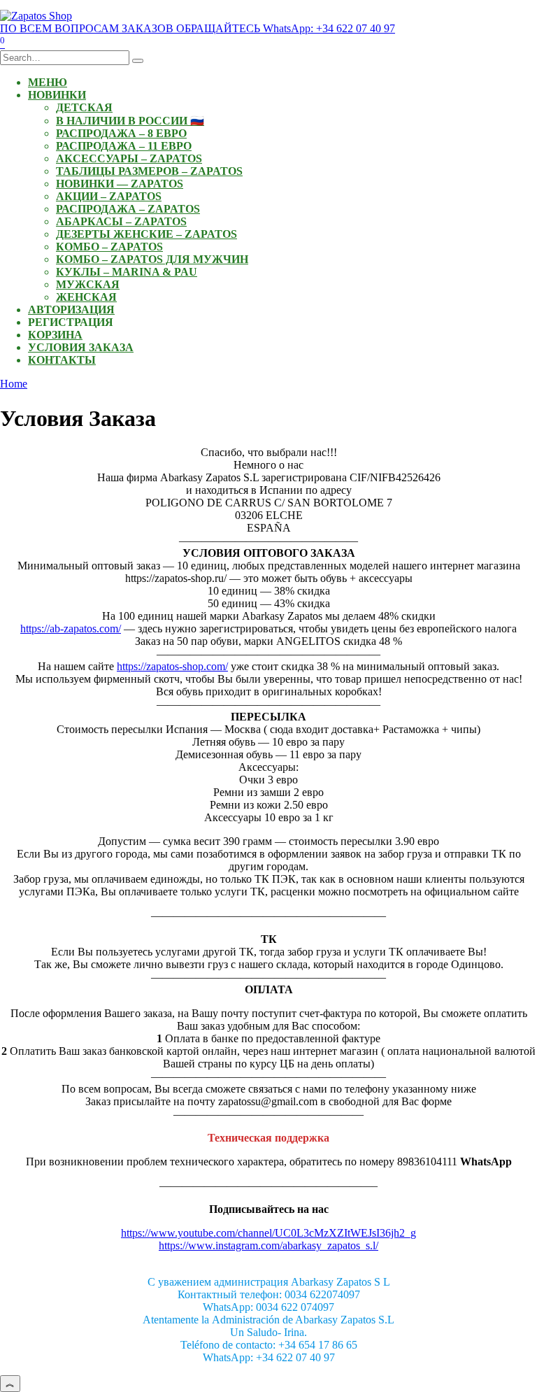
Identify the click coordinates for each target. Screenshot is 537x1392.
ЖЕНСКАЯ (86, 297)
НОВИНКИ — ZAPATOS (119, 184)
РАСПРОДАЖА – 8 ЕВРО (121, 133)
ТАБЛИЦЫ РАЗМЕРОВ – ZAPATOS (149, 171)
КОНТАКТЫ (62, 360)
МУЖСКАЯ (88, 284)
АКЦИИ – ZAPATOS (109, 196)
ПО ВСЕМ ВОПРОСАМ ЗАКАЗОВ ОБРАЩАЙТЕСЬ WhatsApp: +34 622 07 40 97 (197, 28)
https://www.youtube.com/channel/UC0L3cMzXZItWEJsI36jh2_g (268, 1233)
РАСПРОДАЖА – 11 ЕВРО (124, 146)
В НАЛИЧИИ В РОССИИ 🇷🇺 (130, 121)
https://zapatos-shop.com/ (172, 666)
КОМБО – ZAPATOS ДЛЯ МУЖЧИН (152, 259)
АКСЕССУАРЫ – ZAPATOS (129, 158)
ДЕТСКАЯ (84, 107)
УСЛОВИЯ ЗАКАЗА (81, 347)
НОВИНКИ (57, 95)
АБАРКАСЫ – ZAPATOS (121, 221)
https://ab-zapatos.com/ (70, 628)
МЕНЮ (47, 82)
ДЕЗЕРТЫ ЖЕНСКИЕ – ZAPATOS (146, 234)
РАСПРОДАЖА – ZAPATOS (128, 209)
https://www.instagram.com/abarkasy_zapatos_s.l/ (268, 1245)
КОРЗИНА (55, 335)
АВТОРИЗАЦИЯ (71, 309)
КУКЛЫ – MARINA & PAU (126, 272)
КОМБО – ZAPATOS (109, 247)
